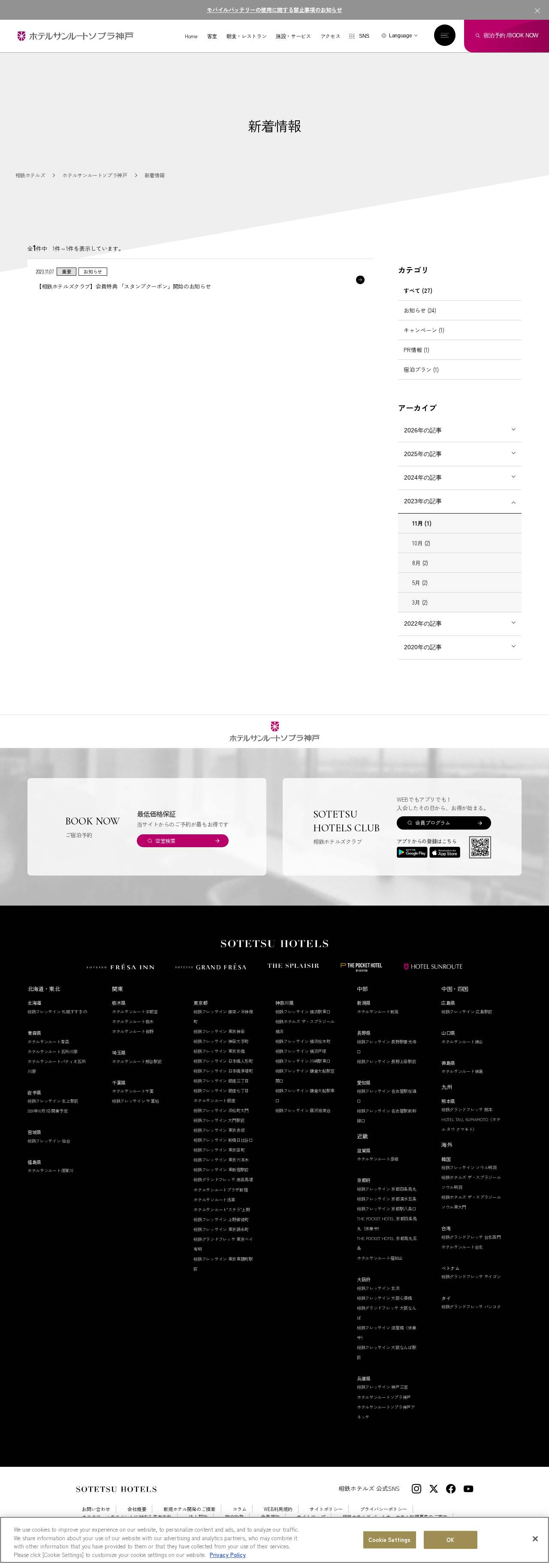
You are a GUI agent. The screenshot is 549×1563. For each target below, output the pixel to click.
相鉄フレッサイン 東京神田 (218, 1031)
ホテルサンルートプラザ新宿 (220, 1189)
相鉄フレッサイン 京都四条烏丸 (386, 1189)
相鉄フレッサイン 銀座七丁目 (221, 1090)
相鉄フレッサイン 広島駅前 (466, 1011)
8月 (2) (420, 563)
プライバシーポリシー (383, 1509)
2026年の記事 (423, 430)
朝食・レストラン (246, 36)
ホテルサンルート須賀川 (50, 1170)
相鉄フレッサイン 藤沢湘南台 (303, 1110)
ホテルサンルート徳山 (462, 1041)
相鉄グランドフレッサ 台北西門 (471, 1237)
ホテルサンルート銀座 (214, 1100)
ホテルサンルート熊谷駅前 (137, 1061)
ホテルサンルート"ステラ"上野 (221, 1209)
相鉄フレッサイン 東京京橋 (218, 1051)
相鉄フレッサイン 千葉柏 (135, 1101)
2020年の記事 (423, 647)
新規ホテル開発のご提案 (189, 1509)
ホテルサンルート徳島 (462, 1071)
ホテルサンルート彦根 (377, 1159)
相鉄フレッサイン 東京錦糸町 (221, 1229)
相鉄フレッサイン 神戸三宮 (382, 1387)
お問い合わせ (96, 1509)
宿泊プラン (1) (421, 369)
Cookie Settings (389, 1540)
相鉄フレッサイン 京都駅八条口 (386, 1208)
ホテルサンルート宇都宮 (135, 1011)
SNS (364, 36)
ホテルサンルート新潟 (377, 1011)
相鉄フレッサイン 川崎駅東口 (303, 1061)
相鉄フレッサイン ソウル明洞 (469, 1167)
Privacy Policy (228, 1554)
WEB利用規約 (278, 1509)
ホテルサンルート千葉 (133, 1091)
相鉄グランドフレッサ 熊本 (466, 1109)
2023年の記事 (423, 501)
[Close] (535, 1538)
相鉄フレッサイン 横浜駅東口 (303, 1011)
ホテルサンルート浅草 (214, 1199)
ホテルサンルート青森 (48, 1041)
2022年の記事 (423, 623)
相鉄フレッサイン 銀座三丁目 (221, 1080)
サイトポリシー (326, 1509)
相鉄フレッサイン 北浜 (378, 1288)
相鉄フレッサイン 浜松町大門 (221, 1110)
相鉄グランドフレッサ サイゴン (471, 1276)
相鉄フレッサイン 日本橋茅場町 (223, 1070)
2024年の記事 (423, 477)
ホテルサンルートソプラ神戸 (384, 1397)
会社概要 (136, 1509)
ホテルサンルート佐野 (133, 1031)
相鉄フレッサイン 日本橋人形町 (223, 1061)
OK (450, 1540)
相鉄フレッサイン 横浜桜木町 (303, 1041)
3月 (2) (420, 602)
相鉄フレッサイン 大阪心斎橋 (384, 1298)
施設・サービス (293, 36)
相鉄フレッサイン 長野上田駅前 (386, 1061)
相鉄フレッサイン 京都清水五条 (386, 1198)
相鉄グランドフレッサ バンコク (471, 1306)
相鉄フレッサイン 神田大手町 (221, 1041)
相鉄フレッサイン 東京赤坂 (218, 1130)
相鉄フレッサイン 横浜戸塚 (300, 1051)
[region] (274, 1540)
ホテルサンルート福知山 (380, 1258)
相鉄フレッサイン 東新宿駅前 (221, 1169)
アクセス (330, 36)
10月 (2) (421, 543)
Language (400, 36)
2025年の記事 (423, 453)
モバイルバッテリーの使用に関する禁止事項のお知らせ (274, 10)
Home (191, 36)
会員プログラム (432, 822)
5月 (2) (420, 582)
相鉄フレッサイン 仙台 (48, 1140)
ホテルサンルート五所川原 (52, 1051)
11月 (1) (421, 523)
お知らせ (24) (420, 310)
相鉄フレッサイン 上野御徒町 (221, 1219)
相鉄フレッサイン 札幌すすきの (57, 1011)
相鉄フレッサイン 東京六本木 (221, 1159)
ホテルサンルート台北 (462, 1247)
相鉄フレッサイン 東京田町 (218, 1149)
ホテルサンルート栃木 (133, 1021)
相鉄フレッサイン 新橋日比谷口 (223, 1140)
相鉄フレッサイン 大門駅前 (218, 1120)
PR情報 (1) (416, 350)
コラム (239, 1509)
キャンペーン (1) (424, 330)
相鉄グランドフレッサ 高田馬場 (223, 1179)
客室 (212, 36)
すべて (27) (418, 290)
